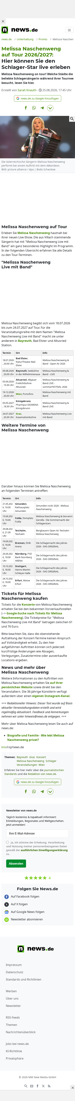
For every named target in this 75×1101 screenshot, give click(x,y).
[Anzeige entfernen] (72, 1087)
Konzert (41, 757)
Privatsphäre (14, 1058)
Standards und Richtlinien (23, 979)
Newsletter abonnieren (26, 919)
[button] (37, 98)
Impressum (14, 965)
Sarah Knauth (27, 90)
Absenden (16, 864)
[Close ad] (3, 21)
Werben (11, 991)
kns (3, 747)
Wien (42, 764)
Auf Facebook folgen (24, 896)
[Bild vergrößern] (72, 119)
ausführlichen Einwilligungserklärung (44, 850)
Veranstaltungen (27, 764)
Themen (11, 1025)
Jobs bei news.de (17, 1044)
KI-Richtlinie (14, 1051)
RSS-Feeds (13, 1017)
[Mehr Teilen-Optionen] (50, 108)
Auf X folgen (19, 904)
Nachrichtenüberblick (21, 1032)
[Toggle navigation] (69, 30)
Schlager (51, 761)
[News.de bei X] (43, 1086)
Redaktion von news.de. (42, 774)
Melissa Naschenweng (30, 761)
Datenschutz (14, 972)
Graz (32, 757)
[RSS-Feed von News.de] (49, 1086)
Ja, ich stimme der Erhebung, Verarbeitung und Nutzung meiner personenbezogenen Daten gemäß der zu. (37, 848)
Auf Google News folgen (27, 912)
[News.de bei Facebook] (37, 1086)
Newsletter (13, 1006)
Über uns (12, 998)
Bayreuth (22, 757)
